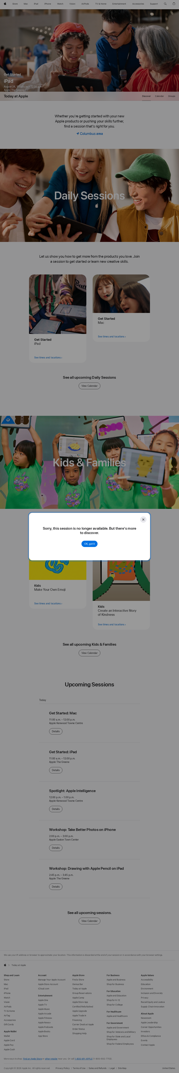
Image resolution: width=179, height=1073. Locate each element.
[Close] (143, 519)
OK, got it (89, 543)
